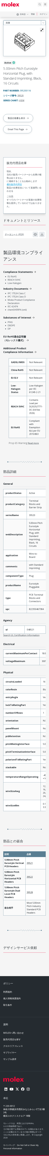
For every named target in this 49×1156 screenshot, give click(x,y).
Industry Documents (15, 288)
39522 (30, 876)
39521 (30, 863)
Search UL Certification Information (21, 635)
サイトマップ (9, 1145)
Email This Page (16, 129)
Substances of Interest (17, 317)
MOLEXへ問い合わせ (13, 1032)
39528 (30, 892)
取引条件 (7, 1004)
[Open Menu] (45, 4)
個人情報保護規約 (12, 998)
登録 (33, 14)
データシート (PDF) (14, 234)
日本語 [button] (23, 14)
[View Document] (35, 234)
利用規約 (7, 991)
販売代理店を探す (12, 1039)
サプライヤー (9, 1052)
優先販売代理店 (14, 184)
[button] (42, 30)
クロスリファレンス (13, 1045)
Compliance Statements (18, 272)
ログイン (43, 14)
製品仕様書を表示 (16, 118)
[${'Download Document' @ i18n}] (42, 234)
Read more (33, 443)
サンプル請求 (9, 1059)
